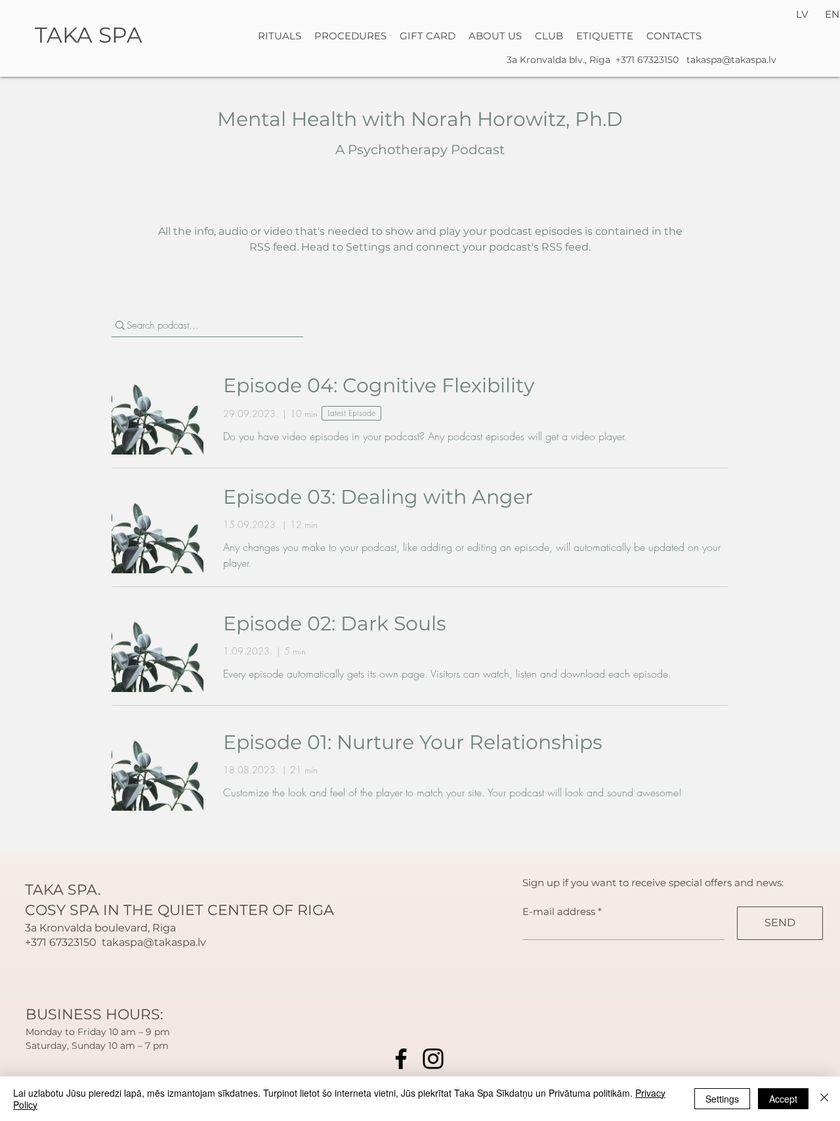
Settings (722, 1098)
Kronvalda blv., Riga (566, 60)
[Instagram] (433, 1058)
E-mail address (558, 911)
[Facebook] (401, 1058)
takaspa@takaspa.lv (731, 60)
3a (513, 60)
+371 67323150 (647, 60)
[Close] (824, 1099)
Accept (783, 1098)
